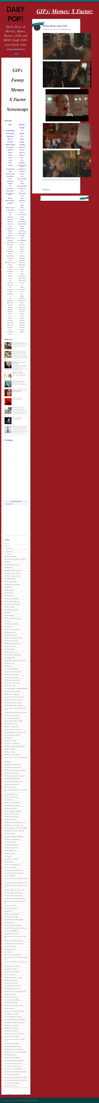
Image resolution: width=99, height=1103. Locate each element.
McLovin (22, 226)
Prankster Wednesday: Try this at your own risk (15, 732)
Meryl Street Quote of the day (11, 983)
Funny (22, 128)
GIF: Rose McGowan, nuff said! (12, 816)
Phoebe (10, 231)
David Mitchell (10, 258)
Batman (22, 205)
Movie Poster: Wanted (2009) (11, 1002)
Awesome (10, 136)
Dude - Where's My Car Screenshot (12, 718)
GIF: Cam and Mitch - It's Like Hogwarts (14, 892)
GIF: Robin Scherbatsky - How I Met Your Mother (19, 390)
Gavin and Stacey (22, 178)
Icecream (10, 278)
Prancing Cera (22, 231)
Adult (10, 171)
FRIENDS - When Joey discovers (12, 1028)
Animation (22, 171)
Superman (10, 327)
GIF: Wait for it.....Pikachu (10, 740)
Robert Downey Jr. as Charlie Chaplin (13, 954)
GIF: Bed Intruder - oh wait (11, 635)
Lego (22, 293)
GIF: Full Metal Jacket (9, 615)
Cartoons (22, 152)
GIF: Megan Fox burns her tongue (12, 584)
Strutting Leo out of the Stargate (12, 914)
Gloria (10, 273)
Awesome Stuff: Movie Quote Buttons (13, 985)
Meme (22, 133)
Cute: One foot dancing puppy (11, 916)
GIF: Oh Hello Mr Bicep (10, 578)
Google (22, 273)
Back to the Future (22, 186)
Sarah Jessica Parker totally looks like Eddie (14, 697)
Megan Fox (21, 298)
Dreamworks (22, 260)
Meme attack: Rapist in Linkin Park (12, 735)
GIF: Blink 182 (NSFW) (17, 372)
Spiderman (22, 200)
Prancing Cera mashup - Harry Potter (13, 729)
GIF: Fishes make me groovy (11, 652)
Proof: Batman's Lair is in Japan (12, 1014)
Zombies (10, 334)
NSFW (21, 228)
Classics (22, 251)
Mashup (10, 198)
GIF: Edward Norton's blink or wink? (13, 767)
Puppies (22, 313)
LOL (21, 136)
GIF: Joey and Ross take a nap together (13, 925)
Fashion (22, 269)
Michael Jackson (22, 300)
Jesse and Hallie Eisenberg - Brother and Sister (15, 1019)
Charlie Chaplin (10, 210)
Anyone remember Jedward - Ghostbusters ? (14, 873)
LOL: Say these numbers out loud (12, 683)
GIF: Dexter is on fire (9, 663)
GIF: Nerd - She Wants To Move (12, 814)
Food (22, 191)
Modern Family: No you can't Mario (13, 691)
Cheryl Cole (22, 247)
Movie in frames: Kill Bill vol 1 (12, 930)
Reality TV (22, 155)
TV (22, 131)
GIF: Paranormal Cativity (18, 381)
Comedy (22, 144)
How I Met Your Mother (10, 194)
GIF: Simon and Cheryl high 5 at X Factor (14, 1005)
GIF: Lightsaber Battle (9, 649)
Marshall (22, 296)
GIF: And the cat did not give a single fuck (14, 1033)
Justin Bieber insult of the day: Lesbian (13, 570)
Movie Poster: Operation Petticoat (12, 971)
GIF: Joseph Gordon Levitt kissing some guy (15, 776)
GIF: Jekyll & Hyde (9, 593)
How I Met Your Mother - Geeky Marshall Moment (16, 688)
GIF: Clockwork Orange (10, 787)
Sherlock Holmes (22, 233)
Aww (22, 203)
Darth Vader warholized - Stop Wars (13, 573)
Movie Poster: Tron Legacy (11, 946)
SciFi (21, 157)
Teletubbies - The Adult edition (11, 726)
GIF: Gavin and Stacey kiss (11, 974)
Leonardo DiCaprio (22, 224)
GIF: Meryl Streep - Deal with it (19, 426)
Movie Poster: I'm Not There (11, 908)
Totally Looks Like (10, 237)
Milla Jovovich (10, 302)
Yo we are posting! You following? (12, 1083)
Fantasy (10, 269)
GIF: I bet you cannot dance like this (13, 576)
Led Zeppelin (10, 293)
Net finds (10, 305)
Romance (10, 318)
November (8, 551)
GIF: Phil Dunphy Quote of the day (12, 988)
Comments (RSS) (34, 1100)
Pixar (22, 181)
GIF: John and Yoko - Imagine (11, 797)
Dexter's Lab (22, 188)
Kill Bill (10, 291)
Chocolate (10, 249)
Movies (22, 125)
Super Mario (22, 325)
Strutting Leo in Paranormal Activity (13, 802)
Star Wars (10, 183)
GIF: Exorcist (8, 621)
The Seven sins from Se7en (11, 905)
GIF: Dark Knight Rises (10, 657)
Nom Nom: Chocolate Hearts (11, 1085)
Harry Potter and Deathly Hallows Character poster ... (16, 1080)
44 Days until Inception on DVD (12, 773)
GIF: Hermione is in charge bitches (12, 643)
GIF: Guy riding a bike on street (12, 715)
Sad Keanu (22, 318)
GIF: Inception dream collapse (19, 351)
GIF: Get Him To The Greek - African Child (14, 830)
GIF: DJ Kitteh (8, 761)
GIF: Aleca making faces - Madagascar (13, 811)
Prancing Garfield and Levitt (11, 794)
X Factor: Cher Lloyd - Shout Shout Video (14, 870)
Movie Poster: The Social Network (12, 604)
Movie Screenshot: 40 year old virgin (13, 702)
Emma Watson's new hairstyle (11, 859)
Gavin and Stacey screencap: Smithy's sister (14, 943)
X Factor (10, 142)
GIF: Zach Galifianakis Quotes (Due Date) (14, 705)
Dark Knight (10, 188)
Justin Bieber (10, 289)
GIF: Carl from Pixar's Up (10, 1054)
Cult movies (10, 133)
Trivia (10, 329)
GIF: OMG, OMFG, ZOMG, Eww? (12, 778)
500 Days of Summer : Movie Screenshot (14, 940)
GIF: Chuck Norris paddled (11, 808)
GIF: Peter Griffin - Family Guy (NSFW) (14, 721)
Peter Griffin (10, 309)
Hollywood (22, 219)
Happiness (10, 276)
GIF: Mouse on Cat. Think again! (12, 694)
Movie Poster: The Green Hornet (12, 1036)
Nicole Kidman (22, 305)
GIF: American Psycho (17, 399)
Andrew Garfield (10, 242)
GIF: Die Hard (8, 612)
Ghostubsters (10, 271)
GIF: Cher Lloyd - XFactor (11, 867)
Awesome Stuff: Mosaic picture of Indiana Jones (15, 928)
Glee (22, 271)
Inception (10, 165)
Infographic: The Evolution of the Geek (13, 699)
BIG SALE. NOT (8, 911)
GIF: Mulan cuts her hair (10, 994)
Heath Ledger (22, 276)
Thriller (22, 183)
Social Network (10, 169)
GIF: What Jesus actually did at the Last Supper (15, 770)
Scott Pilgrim (10, 320)
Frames (22, 217)
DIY (22, 253)
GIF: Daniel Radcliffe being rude (19, 343)
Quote (10, 152)
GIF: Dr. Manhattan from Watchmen (13, 1057)
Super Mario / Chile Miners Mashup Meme (14, 1060)
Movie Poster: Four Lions (10, 949)
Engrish (10, 264)
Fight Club (10, 217)
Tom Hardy (22, 235)
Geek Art (10, 150)
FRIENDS (22, 162)
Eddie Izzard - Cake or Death (11, 1030)
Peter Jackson (22, 309)
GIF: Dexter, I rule (9, 666)
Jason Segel (10, 282)
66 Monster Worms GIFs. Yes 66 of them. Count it (16, 712)
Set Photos (10, 233)
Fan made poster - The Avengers (12, 677)
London (22, 150)
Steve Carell (10, 325)
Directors (10, 260)
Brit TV (10, 139)
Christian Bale (10, 176)
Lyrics (10, 226)
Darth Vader (22, 255)
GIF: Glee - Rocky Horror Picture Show (13, 638)
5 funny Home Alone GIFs (11, 842)
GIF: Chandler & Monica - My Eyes (13, 680)
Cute (22, 176)
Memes (17, 89)
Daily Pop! (16, 14)
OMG (22, 198)
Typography (10, 203)
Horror (10, 157)
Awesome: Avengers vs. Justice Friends (13, 671)
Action (10, 160)
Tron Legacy (22, 329)
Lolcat (22, 195)
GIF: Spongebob (8, 856)
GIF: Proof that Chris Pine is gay (12, 601)
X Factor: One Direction (10, 875)
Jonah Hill (22, 287)
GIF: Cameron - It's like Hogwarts (12, 743)
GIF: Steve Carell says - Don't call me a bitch (14, 890)
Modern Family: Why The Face (12, 609)
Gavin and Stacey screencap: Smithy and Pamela (15, 1071)
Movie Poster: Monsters (10, 833)
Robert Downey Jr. (10, 200)
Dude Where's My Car (10, 262)
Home (16, 53)
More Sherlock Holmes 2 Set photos (13, 966)
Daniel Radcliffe (10, 255)
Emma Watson (10, 191)
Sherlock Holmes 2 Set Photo (11, 969)
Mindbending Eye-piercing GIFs (12, 784)
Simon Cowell (10, 322)
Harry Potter (10, 147)
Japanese (10, 221)
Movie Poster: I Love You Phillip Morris (14, 1069)
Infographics (10, 181)
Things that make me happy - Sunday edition (15, 1022)
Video (22, 237)
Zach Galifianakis (22, 240)
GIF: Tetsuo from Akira (10, 752)
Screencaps (17, 109)
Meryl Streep (10, 228)
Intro (10, 280)
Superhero (22, 147)
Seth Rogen (22, 320)
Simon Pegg (22, 322)
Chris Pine (22, 249)
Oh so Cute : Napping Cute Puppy (12, 1074)
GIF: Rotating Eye (9, 737)
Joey (22, 284)
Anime (22, 242)
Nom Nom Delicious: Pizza (11, 850)
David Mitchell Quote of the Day (12, 564)
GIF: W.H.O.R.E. (8, 587)
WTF (10, 186)
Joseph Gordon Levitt (22, 166)
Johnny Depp (22, 193)
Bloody (22, 207)
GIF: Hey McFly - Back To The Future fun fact (15, 660)
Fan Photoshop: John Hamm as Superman (14, 836)
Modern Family (10, 144)
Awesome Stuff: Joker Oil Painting (12, 1000)
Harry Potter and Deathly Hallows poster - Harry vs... (16, 1077)
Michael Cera (10, 300)
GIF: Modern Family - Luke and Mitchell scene (15, 991)
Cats (22, 160)
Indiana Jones (22, 278)
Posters (22, 142)
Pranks (10, 313)
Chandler (10, 247)
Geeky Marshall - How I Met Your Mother (14, 919)
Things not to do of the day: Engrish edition (14, 1011)
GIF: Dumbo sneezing (9, 853)
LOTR (22, 291)
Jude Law (10, 224)
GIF (10, 125)
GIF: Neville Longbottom (10, 556)
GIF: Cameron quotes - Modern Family (13, 895)
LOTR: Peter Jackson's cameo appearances (14, 1049)
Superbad (10, 235)
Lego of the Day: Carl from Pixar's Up (13, 1066)
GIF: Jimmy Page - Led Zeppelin (12, 1043)
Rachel (21, 316)
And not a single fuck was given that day (14, 1063)
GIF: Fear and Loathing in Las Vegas (13, 618)
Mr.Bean (22, 302)
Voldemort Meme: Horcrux (11, 819)
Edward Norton (22, 262)
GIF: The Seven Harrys (10, 607)
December (8, 548)
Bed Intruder (10, 244)
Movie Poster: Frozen (9, 799)
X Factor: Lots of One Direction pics (13, 864)
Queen (10, 316)
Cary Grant (22, 244)
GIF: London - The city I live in (12, 640)
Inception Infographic (9, 1008)
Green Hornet (10, 219)
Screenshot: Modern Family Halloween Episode (15, 898)
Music (10, 155)
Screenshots (10, 131)
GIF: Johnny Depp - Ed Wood (11, 847)
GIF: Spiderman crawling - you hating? (13, 977)
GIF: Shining (7, 562)
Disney (10, 178)
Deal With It (22, 258)
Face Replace (10, 267)
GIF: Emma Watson (9, 861)
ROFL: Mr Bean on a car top (11, 723)
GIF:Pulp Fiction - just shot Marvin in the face (15, 822)
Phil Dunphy (10, 311)
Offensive (10, 307)
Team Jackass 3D (8, 952)
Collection (10, 253)
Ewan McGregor (22, 264)
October (8, 554)
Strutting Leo (22, 169)
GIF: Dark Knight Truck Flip (11, 980)
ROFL (10, 162)
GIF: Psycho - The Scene (10, 646)
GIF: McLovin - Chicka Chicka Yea (12, 754)
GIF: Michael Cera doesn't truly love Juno (14, 825)
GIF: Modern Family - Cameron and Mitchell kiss (16, 1052)
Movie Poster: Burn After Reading (12, 805)
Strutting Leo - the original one (11, 1025)
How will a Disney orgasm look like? (13, 654)
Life (10, 296)
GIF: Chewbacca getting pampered (12, 839)
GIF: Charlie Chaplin (17, 418)
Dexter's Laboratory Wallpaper (11, 668)
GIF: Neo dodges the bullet (11, 581)
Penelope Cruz (22, 307)
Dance (21, 212)
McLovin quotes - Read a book (11, 933)
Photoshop (22, 311)
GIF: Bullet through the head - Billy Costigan (15, 746)
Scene (22, 139)
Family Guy (22, 267)
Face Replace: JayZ (9, 626)
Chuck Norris (22, 210)
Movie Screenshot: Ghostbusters (12, 598)
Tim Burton (22, 327)
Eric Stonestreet (22, 214)
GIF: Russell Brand (9, 567)
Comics (10, 212)
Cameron (22, 174)
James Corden (22, 280)
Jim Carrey (22, 282)
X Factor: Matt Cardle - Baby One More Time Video (16, 883)
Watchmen (10, 240)
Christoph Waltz (10, 251)
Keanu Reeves (22, 289)
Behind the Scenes (10, 207)
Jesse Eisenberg (22, 221)
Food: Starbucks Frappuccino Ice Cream (14, 781)
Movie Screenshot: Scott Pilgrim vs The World (15, 559)
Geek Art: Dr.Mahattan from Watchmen (13, 1016)
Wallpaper (22, 331)
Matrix (10, 298)
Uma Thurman (10, 331)
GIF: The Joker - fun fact (18, 407)
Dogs (10, 214)
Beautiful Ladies (10, 174)
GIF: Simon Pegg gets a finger (11, 997)
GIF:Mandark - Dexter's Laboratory (12, 764)
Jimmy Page (10, 284)
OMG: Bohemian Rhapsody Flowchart (13, 1046)
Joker (10, 287)
